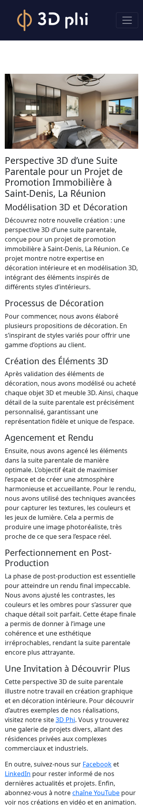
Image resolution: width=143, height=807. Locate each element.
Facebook (97, 764)
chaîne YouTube (96, 792)
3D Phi (65, 719)
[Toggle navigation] (127, 20)
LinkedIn (18, 773)
